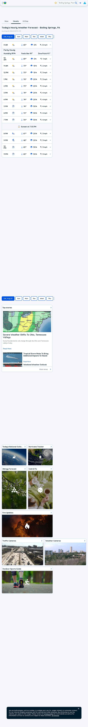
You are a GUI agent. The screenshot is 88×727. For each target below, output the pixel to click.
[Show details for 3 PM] (50, 92)
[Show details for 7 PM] (50, 119)
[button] (78, 708)
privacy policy (48, 714)
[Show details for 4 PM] (50, 99)
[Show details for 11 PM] (50, 154)
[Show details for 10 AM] (50, 59)
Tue (34, 37)
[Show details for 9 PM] (50, 140)
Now (6, 21)
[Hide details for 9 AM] (50, 45)
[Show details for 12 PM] (50, 72)
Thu (49, 37)
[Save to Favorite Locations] (56, 3)
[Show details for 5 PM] (50, 106)
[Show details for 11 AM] (50, 65)
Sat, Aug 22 (8, 37)
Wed (42, 37)
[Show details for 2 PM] (50, 86)
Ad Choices (55, 715)
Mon (26, 37)
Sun (18, 37)
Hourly (16, 21)
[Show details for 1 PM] (50, 79)
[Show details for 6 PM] (50, 113)
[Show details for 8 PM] (50, 133)
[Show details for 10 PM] (50, 147)
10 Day (25, 21)
